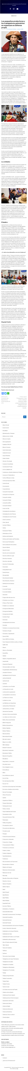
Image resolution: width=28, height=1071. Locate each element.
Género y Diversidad (7, 650)
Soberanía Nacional (7, 920)
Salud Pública (6, 897)
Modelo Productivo (7, 747)
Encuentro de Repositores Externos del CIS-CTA (5, 400)
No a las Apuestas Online (8, 781)
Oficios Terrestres (7, 794)
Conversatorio (6, 486)
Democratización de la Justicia (9, 544)
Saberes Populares (7, 883)
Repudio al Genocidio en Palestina (10, 878)
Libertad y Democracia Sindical (10, 714)
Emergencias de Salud (8, 614)
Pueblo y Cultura (6, 850)
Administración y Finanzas (8, 433)
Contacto (5, 1058)
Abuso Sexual (6, 425)
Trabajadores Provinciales (8, 970)
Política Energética (7, 822)
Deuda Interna (6, 572)
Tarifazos (5, 950)
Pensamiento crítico (7, 814)
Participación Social (7, 806)
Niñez (4, 772)
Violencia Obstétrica (7, 1011)
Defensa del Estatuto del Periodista (11, 539)
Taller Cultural (6, 945)
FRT (17, 1068)
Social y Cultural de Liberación (9, 928)
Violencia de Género (7, 1003)
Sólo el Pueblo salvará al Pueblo (10, 942)
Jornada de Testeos (7, 672)
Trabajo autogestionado (8, 975)
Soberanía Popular (7, 922)
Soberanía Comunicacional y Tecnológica (12, 914)
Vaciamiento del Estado (8, 1000)
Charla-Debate (6, 458)
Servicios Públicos (7, 906)
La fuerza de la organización (9, 692)
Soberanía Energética (8, 917)
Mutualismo (5, 758)
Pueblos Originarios (7, 853)
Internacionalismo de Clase (9, 667)
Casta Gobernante (7, 450)
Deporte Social (6, 550)
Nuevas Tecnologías (7, 792)
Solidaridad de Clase (7, 934)
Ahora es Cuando (6, 439)
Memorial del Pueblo (7, 736)
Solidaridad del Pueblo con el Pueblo (11, 936)
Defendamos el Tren (7, 533)
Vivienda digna (6, 1017)
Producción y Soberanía (8, 839)
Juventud (5, 683)
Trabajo (4, 972)
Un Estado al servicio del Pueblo (10, 989)
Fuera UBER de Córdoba (8, 639)
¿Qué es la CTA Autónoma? (9, 1060)
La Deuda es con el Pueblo (9, 686)
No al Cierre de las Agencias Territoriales (12, 786)
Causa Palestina (6, 455)
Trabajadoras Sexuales (8, 961)
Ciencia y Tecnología (7, 461)
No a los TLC (5, 783)
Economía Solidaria (7, 591)
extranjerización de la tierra (9, 622)
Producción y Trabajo (7, 842)
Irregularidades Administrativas (10, 669)
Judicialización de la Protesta (9, 675)
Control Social (6, 483)
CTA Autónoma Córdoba (11, 29)
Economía (5, 586)
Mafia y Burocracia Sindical (9, 719)
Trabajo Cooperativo (7, 978)
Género (4, 647)
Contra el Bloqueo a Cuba (8, 478)
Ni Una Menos (6, 769)
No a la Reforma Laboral (8, 775)
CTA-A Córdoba (10, 1045)
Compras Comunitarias (8, 464)
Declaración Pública (7, 530)
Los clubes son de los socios (9, 717)
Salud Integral (6, 892)
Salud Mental (6, 895)
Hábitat (4, 655)
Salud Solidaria (6, 900)
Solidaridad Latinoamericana (9, 939)
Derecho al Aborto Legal (8, 555)
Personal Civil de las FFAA (8, 817)
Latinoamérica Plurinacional (9, 705)
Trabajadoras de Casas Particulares (11, 959)
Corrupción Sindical (7, 505)
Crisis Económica (6, 519)
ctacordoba (9, 1043)
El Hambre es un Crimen (8, 600)
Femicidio (5, 625)
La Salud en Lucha (7, 700)
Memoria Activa (6, 733)
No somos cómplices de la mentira (10, 789)
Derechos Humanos (7, 558)
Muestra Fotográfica (7, 756)
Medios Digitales (6, 728)
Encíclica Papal (6, 617)
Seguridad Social (6, 903)
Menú (15, 16)
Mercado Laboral (6, 739)
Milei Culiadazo (6, 744)
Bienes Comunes (6, 447)
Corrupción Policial (7, 500)
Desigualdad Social (7, 569)
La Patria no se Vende (8, 697)
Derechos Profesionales (8, 564)
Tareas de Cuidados (7, 947)
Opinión (4, 797)
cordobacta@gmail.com (9, 1047)
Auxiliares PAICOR (7, 444)
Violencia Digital (6, 1006)
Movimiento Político (7, 753)
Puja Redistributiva (7, 856)
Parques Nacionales (7, 803)
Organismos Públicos (7, 800)
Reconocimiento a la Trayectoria (10, 861)
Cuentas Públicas (7, 525)
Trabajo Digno (6, 981)
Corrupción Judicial (7, 497)
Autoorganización (7, 441)
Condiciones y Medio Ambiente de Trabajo (12, 472)
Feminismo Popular (7, 630)
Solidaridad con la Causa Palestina (10, 931)
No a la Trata (5, 778)
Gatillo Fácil (5, 644)
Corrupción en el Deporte (8, 494)
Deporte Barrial (6, 547)
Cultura (4, 528)
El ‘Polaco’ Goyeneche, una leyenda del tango (11, 1031)
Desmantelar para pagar (7, 1030)
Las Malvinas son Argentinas (9, 703)
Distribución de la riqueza (8, 583)
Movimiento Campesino (8, 750)
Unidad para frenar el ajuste (9, 995)
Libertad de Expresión (8, 711)
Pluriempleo (5, 820)
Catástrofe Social (7, 452)
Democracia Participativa (8, 541)
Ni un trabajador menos (8, 767)
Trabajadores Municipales (8, 967)
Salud (4, 889)
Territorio (5, 953)
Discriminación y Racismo (8, 580)
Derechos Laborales (7, 561)
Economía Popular (7, 589)
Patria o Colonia (6, 808)
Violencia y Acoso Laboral (8, 1014)
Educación (5, 594)
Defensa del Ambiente (8, 536)
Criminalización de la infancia (9, 511)
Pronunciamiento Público (8, 845)
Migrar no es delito (7, 742)
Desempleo (5, 566)
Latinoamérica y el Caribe (8, 708)
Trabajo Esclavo (6, 984)
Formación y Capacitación (8, 633)
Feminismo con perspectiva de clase (11, 628)
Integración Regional (7, 664)
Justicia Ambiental (7, 678)
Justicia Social (6, 680)
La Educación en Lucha (8, 689)
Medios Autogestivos (8, 725)
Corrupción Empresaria (8, 491)
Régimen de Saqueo (7, 867)
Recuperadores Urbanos (8, 864)
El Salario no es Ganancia (8, 605)
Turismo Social (6, 986)
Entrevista (5, 619)
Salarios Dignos (6, 886)
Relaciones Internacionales (9, 870)
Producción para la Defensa (9, 836)
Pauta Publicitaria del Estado (9, 811)
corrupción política (7, 503)
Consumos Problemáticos (9, 475)
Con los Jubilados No (7, 469)
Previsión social (6, 831)
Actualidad (5, 430)
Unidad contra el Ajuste (8, 992)
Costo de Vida (6, 508)
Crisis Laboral (6, 522)
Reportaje (5, 875)
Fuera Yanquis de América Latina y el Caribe (12, 642)
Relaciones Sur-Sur (7, 872)
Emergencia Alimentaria (8, 608)
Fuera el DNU (6, 636)
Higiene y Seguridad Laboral (9, 658)
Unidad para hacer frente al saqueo (11, 998)
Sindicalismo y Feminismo (8, 909)
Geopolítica (5, 653)
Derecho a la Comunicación (9, 553)
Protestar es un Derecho (8, 847)
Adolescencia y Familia (8, 436)
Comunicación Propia (7, 466)
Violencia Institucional (8, 1009)
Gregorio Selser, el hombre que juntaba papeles (12, 1028)
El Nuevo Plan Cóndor (8, 603)
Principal (5, 833)
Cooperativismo (6, 489)
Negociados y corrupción (8, 761)
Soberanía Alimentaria (8, 911)
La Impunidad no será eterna (9, 694)
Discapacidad (6, 575)
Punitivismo (5, 858)
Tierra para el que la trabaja (9, 956)
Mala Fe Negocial (7, 722)
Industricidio (5, 661)
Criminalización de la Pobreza (9, 514)
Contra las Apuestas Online (9, 480)
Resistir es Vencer (7, 881)
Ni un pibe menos (7, 764)
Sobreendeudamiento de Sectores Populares (13, 925)
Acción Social (6, 427)
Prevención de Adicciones (9, 828)
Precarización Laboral (8, 825)
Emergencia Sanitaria (7, 611)
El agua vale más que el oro (9, 597)
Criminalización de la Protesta (9, 516)
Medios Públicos (6, 731)
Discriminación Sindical (8, 578)
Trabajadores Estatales (8, 964)
